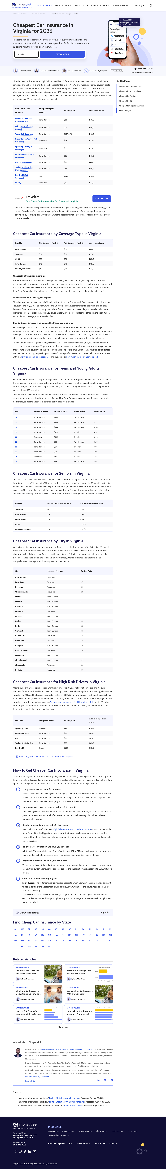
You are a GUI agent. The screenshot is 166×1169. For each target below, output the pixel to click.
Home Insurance (69, 1131)
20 (16, 437)
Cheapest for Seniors (127, 96)
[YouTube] (34, 1151)
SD (90, 940)
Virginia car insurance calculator (35, 357)
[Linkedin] (98, 1081)
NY (29, 940)
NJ (15, 940)
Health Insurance (118, 1131)
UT (110, 940)
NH (110, 934)
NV (103, 934)
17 (16, 422)
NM (22, 940)
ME (42, 934)
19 (16, 432)
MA (56, 934)
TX (103, 940)
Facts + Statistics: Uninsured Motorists (66, 1101)
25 (16, 461)
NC (36, 940)
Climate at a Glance (73, 1105)
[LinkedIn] (29, 1151)
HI (90, 929)
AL (15, 929)
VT (15, 946)
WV (36, 946)
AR (36, 929)
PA (70, 940)
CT (56, 929)
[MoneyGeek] (21, 5)
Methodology (125, 110)
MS (76, 934)
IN (110, 929)
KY (29, 934)
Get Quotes (62, 54)
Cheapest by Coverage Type (130, 86)
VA (22, 946)
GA (83, 929)
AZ (29, 929)
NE (97, 934)
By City (18, 182)
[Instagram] (105, 1081)
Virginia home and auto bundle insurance (72, 829)
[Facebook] (15, 1151)
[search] (151, 5)
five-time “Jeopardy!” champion (37, 1076)
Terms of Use (99, 1143)
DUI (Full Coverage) (23, 162)
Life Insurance (102, 1131)
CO (49, 929)
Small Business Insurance (58, 1135)
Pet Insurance (133, 1131)
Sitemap (113, 1143)
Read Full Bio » (30, 1081)
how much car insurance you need (82, 357)
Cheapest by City (126, 101)
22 (16, 447)
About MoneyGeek (56, 1143)
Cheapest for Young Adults (130, 91)
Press (71, 1143)
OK (56, 940)
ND (42, 940)
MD (49, 934)
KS (22, 934)
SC (83, 940)
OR (63, 940)
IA (16, 934)
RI (76, 940)
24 (16, 456)
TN (97, 940)
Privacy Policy (83, 1143)
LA (36, 934)
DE (70, 929)
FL (76, 929)
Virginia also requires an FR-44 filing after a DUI (71, 702)
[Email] (111, 1081)
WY (49, 946)
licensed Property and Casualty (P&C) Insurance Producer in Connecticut (67, 1049)
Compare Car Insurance (38, 14)
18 (16, 427)
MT (90, 934)
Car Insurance (53, 1131)
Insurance (24, 14)
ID (97, 929)
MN (69, 934)
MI (63, 934)
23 (16, 451)
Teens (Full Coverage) (24, 134)
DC (63, 929)
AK (22, 929)
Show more (63, 1027)
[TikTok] (25, 1151)
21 (16, 442)
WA (29, 946)
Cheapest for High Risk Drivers (131, 106)
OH (49, 940)
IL (103, 929)
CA (42, 929)
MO (83, 934)
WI (42, 946)
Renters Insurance (86, 1131)
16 (16, 417)
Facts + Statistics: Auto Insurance (64, 1098)
